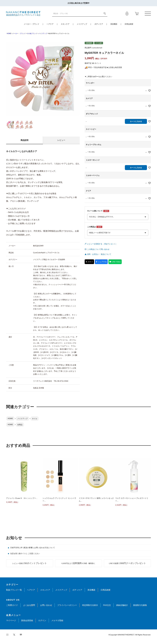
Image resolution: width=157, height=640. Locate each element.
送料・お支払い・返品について (99, 254)
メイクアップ (82, 24)
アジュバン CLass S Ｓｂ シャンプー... (21, 498)
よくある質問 (29, 605)
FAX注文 (107, 605)
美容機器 (113, 24)
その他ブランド (32, 33)
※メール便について (95, 211)
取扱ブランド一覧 (14, 590)
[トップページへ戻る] (23, 13)
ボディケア (98, 24)
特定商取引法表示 (90, 605)
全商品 (19, 425)
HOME (9, 33)
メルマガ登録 (57, 620)
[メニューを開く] (148, 13)
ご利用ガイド (12, 605)
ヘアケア (50, 24)
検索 (104, 13)
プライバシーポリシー (67, 605)
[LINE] (21, 634)
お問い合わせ (46, 605)
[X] (14, 634)
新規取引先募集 (140, 605)
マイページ (11, 620)
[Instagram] (7, 634)
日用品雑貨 (129, 24)
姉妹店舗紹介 (122, 605)
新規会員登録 (27, 620)
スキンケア (65, 24)
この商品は (91, 227)
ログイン (42, 620)
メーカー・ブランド (31, 24)
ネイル (34, 419)
